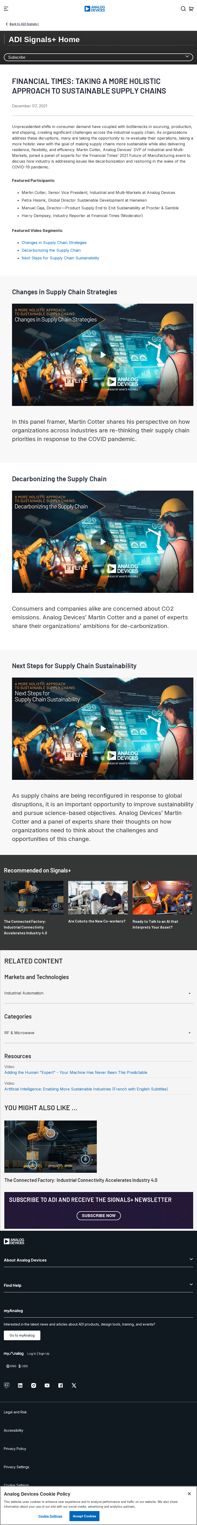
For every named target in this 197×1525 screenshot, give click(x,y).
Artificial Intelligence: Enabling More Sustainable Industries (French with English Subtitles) (86, 1089)
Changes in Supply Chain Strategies (54, 242)
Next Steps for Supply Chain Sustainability (60, 258)
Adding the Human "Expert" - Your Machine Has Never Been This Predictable (75, 1072)
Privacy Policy (15, 1449)
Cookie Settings (16, 1485)
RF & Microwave (19, 1032)
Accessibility (13, 1430)
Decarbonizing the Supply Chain (51, 250)
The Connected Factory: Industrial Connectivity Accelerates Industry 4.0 (80, 1180)
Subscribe (16, 57)
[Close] (189, 1493)
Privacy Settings (16, 1467)
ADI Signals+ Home (44, 40)
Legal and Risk (15, 1412)
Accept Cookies (84, 1516)
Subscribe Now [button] (99, 1215)
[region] (98, 1505)
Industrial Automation (23, 993)
